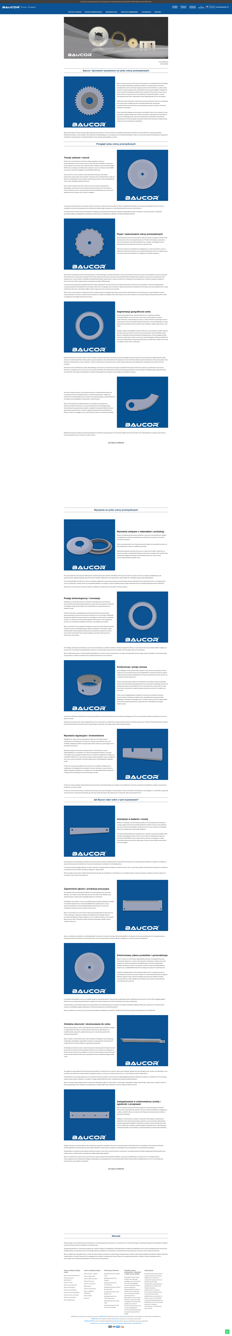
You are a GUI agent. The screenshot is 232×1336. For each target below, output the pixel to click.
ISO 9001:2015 (137, 1323)
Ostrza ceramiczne (89, 1283)
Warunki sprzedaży (117, 1323)
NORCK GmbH (103, 1316)
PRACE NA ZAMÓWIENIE (129, 12)
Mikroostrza (87, 1286)
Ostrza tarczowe (89, 1281)
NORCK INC (94, 1318)
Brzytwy (86, 1298)
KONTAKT (158, 12)
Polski (211, 7)
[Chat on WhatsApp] (227, 1331)
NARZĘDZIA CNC (111, 12)
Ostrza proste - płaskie (90, 1273)
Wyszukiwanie (221, 7)
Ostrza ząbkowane (89, 1276)
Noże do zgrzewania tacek (71, 1275)
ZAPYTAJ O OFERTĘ (75, 12)
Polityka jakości (128, 1323)
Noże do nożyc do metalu (71, 1295)
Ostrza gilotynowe (69, 1300)
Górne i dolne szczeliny (90, 1278)
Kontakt (122, 1316)
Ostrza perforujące (69, 1287)
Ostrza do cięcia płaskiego (71, 1292)
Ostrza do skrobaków (70, 1290)
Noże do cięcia (68, 1282)
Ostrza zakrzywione (90, 1288)
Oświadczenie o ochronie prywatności (101, 1323)
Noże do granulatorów (70, 1285)
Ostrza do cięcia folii (70, 1297)
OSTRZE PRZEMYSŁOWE (93, 12)
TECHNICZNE (146, 12)
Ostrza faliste (88, 1295)
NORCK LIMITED (89, 1321)
